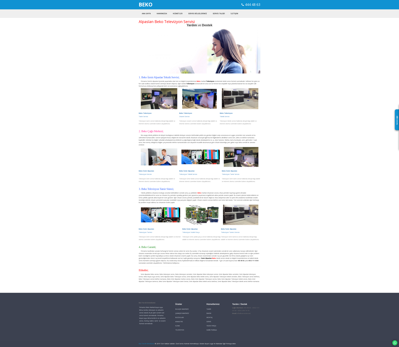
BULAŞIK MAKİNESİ (182, 309)
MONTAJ (209, 317)
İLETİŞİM (234, 14)
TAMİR (208, 309)
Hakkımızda (162, 14)
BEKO (146, 4)
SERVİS (208, 322)
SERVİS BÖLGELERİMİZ (197, 14)
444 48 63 (252, 4)
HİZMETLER (178, 14)
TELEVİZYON (179, 330)
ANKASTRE (179, 322)
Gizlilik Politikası (211, 330)
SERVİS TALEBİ (219, 14)
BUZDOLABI (179, 317)
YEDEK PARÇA (211, 326)
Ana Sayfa (146, 14)
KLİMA (177, 326)
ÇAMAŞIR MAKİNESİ (182, 313)
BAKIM (208, 313)
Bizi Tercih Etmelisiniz (146, 344)
